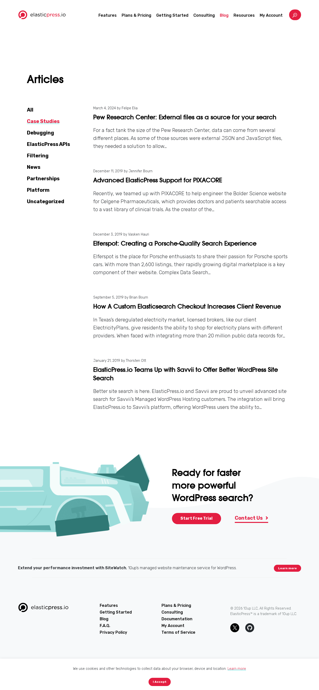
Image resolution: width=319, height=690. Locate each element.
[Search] (295, 14)
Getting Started (172, 15)
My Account (271, 15)
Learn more (287, 568)
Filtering (38, 156)
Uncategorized (45, 201)
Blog (224, 15)
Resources (244, 15)
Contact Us (249, 518)
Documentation (176, 619)
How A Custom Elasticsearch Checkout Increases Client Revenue (187, 306)
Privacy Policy (113, 632)
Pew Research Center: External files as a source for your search (184, 117)
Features (107, 15)
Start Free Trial (196, 518)
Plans (136, 15)
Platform (38, 190)
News (33, 167)
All (30, 110)
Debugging (40, 133)
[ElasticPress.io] (42, 15)
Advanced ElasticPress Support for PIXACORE (157, 180)
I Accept (159, 682)
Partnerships (43, 179)
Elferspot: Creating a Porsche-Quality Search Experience (174, 243)
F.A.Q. (105, 625)
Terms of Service (178, 632)
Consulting (204, 15)
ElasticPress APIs (48, 144)
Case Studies (43, 121)
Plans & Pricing (176, 605)
